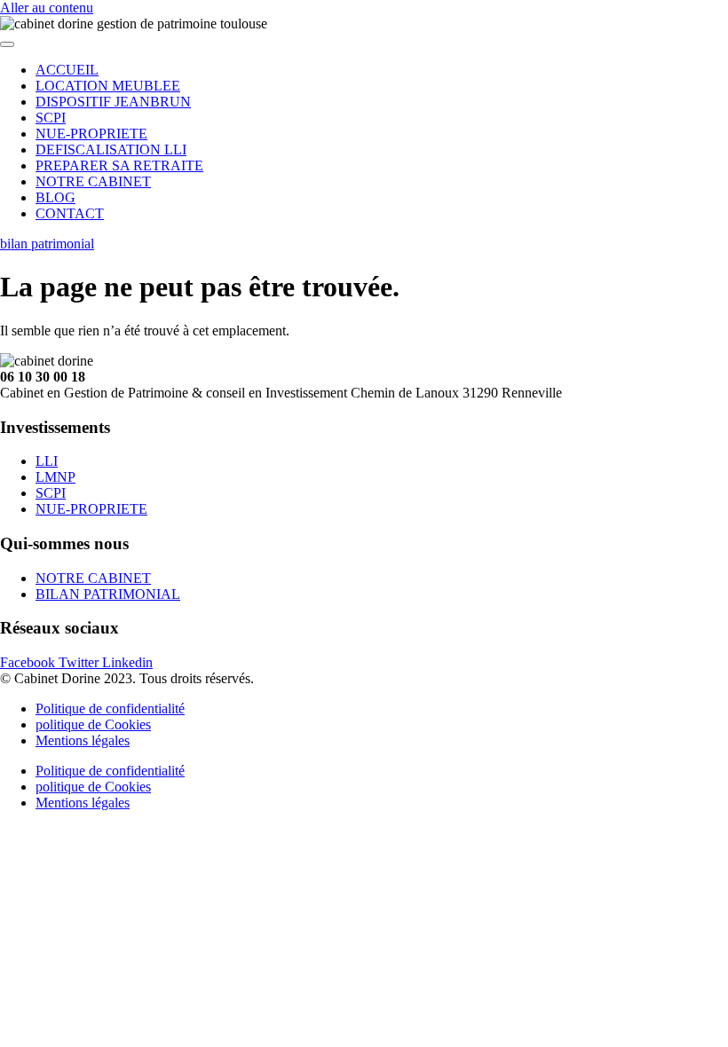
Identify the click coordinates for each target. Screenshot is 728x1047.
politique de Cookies (93, 724)
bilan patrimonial (47, 243)
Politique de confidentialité (110, 708)
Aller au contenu (46, 7)
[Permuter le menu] (7, 44)
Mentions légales (83, 740)
